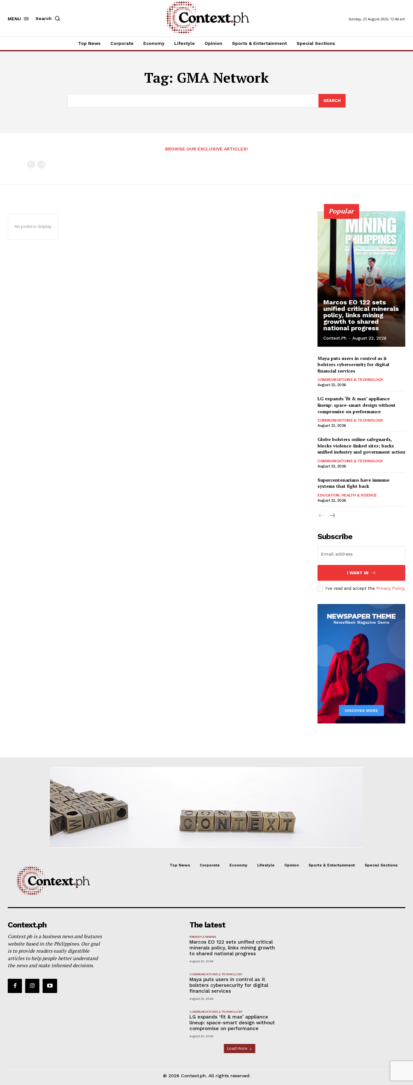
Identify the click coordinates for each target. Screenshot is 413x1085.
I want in (357, 572)
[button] (49, 18)
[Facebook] (15, 986)
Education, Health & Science (347, 495)
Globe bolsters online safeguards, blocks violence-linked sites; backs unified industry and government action (361, 445)
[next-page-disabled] (41, 164)
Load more (237, 1048)
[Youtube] (50, 986)
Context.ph (335, 338)
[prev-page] (31, 164)
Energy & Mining (202, 936)
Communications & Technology (350, 379)
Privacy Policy (390, 588)
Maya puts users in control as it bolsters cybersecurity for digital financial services (353, 364)
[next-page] (332, 516)
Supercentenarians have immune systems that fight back (353, 483)
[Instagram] (32, 986)
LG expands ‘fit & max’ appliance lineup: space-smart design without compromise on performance (356, 404)
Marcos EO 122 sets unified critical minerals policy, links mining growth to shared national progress (361, 315)
